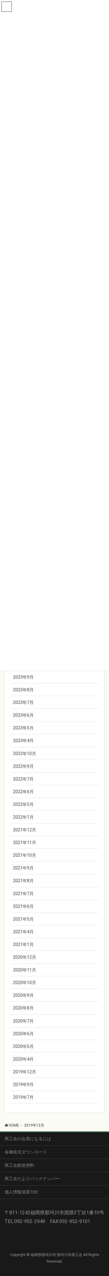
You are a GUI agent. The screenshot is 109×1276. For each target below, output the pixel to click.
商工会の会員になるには (28, 1138)
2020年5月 (23, 1046)
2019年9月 (23, 1084)
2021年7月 (23, 893)
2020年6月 (23, 1033)
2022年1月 (23, 817)
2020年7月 (23, 1021)
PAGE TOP (101, 1232)
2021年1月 (23, 944)
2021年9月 (23, 867)
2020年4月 (23, 1059)
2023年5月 (23, 727)
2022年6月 (23, 791)
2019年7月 (23, 1097)
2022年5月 (23, 804)
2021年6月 (23, 906)
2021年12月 (24, 829)
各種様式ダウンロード (26, 1152)
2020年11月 (24, 969)
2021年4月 (23, 931)
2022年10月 (24, 753)
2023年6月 (23, 715)
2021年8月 (23, 880)
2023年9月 (23, 677)
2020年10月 (24, 982)
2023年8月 (23, 689)
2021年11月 (24, 842)
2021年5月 (23, 919)
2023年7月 (23, 702)
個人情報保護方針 (21, 1191)
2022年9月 (23, 766)
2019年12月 (24, 1071)
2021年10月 (24, 855)
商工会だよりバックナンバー (32, 1178)
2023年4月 (23, 740)
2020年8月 (23, 1008)
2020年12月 (24, 957)
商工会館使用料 (19, 1165)
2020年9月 (23, 995)
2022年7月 (23, 779)
